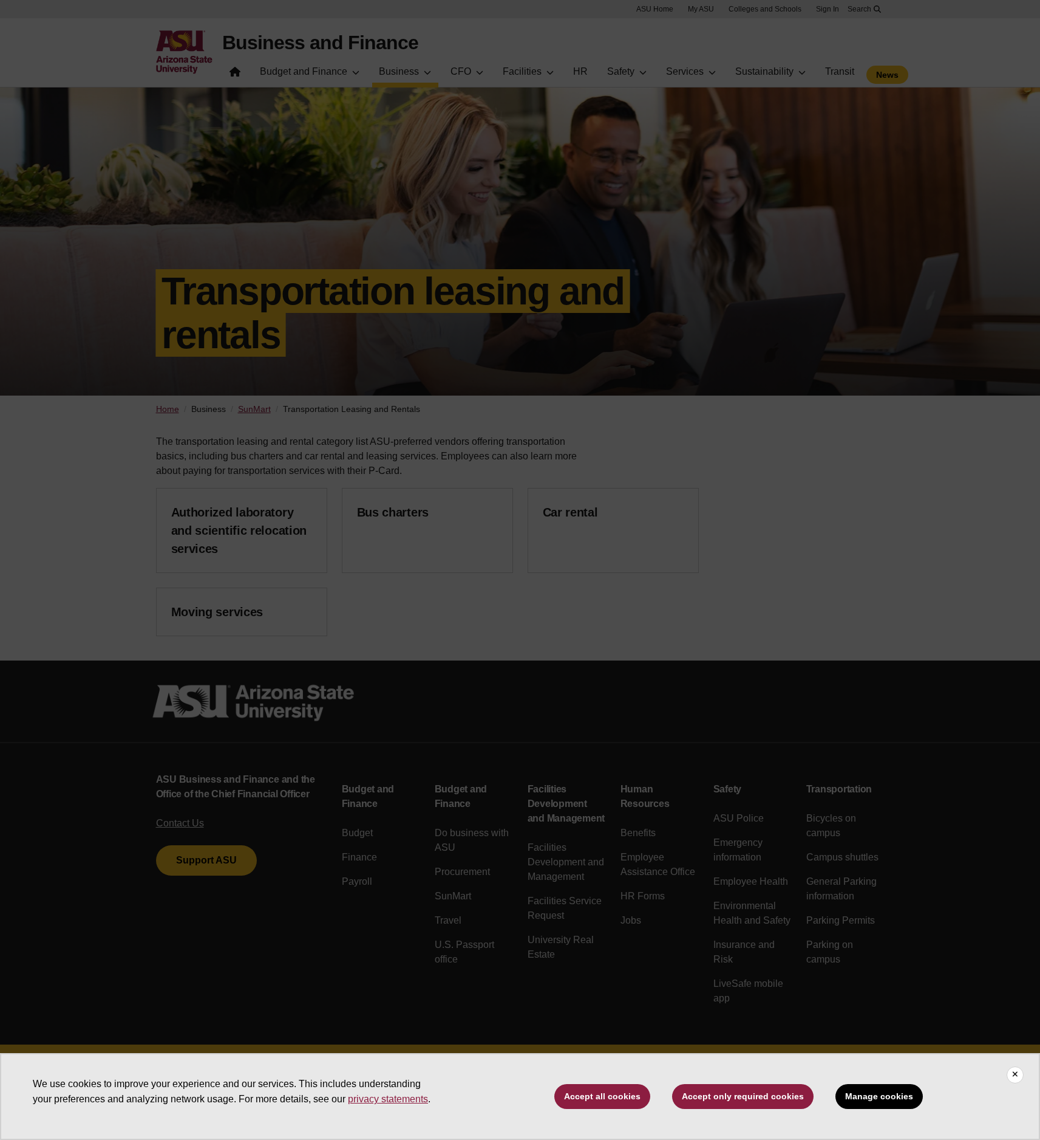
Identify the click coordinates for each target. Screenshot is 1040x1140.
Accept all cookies (602, 1096)
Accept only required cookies (743, 1096)
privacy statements (388, 1099)
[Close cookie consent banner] (1015, 1074)
